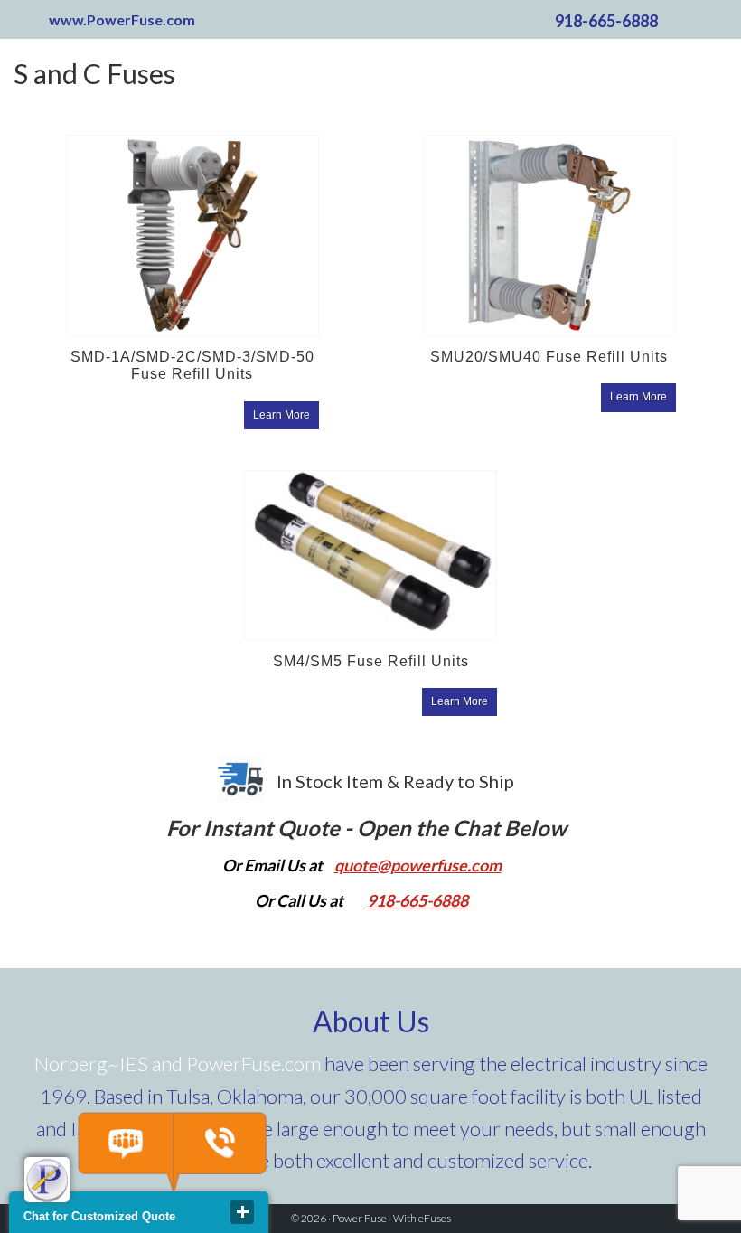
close (242, 1212)
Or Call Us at (299, 900)
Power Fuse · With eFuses (392, 1218)
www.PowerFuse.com (122, 19)
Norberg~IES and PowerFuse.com (177, 1063)
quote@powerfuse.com (418, 865)
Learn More (281, 415)
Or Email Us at (273, 865)
